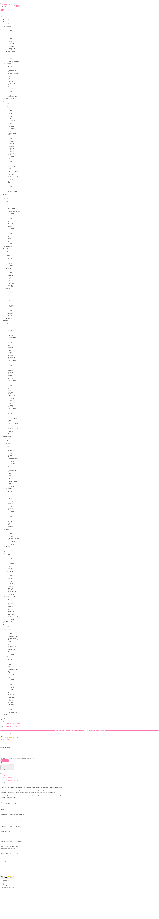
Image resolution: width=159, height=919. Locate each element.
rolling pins (10, 508)
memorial (10, 375)
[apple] (4, 883)
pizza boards (11, 498)
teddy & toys (11, 697)
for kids (10, 38)
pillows (9, 483)
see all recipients (12, 49)
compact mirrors (12, 638)
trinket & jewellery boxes (14, 640)
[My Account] (1, 8)
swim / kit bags (11, 691)
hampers (10, 80)
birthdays (10, 345)
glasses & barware (12, 71)
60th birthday (11, 153)
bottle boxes (11, 611)
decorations (11, 480)
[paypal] (5, 885)
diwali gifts (10, 390)
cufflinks (10, 663)
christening (10, 352)
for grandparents (12, 45)
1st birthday (11, 141)
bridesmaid (10, 223)
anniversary (10, 349)
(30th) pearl (10, 280)
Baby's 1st (10, 117)
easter (9, 403)
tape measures (11, 541)
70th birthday (11, 154)
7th (9, 300)
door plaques (11, 692)
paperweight (11, 524)
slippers (10, 653)
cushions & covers (12, 481)
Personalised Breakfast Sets (10, 726)
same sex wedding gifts (14, 211)
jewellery (10, 641)
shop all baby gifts (12, 712)
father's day (11, 405)
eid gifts (10, 402)
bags (9, 651)
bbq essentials (11, 543)
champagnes (11, 583)
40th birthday (11, 150)
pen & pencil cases (12, 521)
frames (9, 76)
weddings (10, 347)
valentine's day (11, 395)
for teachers (11, 46)
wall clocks (10, 696)
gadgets (10, 677)
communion (11, 374)
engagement (11, 350)
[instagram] (4, 871)
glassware (10, 603)
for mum (10, 123)
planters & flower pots (13, 538)
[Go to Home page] (6, 4)
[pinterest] (4, 873)
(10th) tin (10, 277)
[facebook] (4, 866)
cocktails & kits (11, 605)
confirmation (11, 372)
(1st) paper (10, 275)
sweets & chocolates (13, 171)
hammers (10, 539)
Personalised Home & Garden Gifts (12, 723)
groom (9, 237)
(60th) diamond (11, 285)
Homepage (5, 721)
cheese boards (11, 84)
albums (9, 473)
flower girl (10, 225)
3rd (9, 297)
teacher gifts (11, 406)
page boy (10, 241)
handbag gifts (11, 649)
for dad (10, 125)
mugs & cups (11, 450)
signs (9, 478)
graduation (10, 389)
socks (9, 643)
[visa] (4, 882)
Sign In (2, 10)
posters (10, 475)
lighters (10, 672)
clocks (9, 485)
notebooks (10, 526)
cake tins (10, 506)
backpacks (10, 702)
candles (10, 455)
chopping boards (12, 496)
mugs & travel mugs (13, 73)
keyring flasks (11, 609)
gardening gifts (12, 536)
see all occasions (12, 337)
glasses (10, 452)
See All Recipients (9, 98)
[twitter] (4, 868)
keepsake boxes (12, 648)
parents (10, 226)
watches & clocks (12, 646)
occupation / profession (13, 61)
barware (10, 618)
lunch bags (10, 689)
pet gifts (10, 58)
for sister (10, 131)
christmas (10, 393)
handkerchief (11, 676)
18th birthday (11, 145)
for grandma (11, 128)
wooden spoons (12, 509)
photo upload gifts (12, 70)
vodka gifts (11, 586)
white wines (11, 589)
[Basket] (1, 14)
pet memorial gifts (12, 60)
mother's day (11, 398)
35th (9, 303)
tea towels (10, 501)
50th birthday (11, 151)
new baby (10, 354)
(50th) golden (11, 283)
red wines (10, 588)
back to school (11, 378)
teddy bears (11, 95)
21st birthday (11, 146)
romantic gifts (11, 357)
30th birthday (11, 148)
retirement (10, 355)
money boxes (11, 476)
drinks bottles (11, 688)
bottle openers (11, 613)
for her (9, 33)
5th (9, 298)
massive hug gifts (12, 96)
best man (10, 238)
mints (9, 565)
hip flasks (10, 606)
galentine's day (11, 397)
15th (9, 302)
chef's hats (10, 503)
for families (11, 43)
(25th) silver (10, 278)
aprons (9, 86)
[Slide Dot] (0, 773)
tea (9, 566)
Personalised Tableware (9, 724)
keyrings (10, 644)
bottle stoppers (11, 614)
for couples (10, 41)
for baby (10, 36)
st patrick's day (11, 400)
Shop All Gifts (11, 156)
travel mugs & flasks (13, 458)
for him (10, 35)
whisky (9, 585)
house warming (12, 358)
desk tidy (10, 523)
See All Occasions (9, 435)
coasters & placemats (13, 460)
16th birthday (11, 143)
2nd (9, 295)
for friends (10, 121)
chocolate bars (11, 563)
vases (9, 75)
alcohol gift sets (12, 593)
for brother (10, 130)
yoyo (9, 699)
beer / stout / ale (12, 591)
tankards (10, 453)
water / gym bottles (13, 83)
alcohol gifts (11, 81)
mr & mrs (10, 210)
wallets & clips (11, 666)
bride (9, 221)
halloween (10, 392)
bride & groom (11, 208)
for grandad (11, 126)
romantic (10, 313)
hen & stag (10, 370)
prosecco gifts (11, 580)
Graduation (10, 335)
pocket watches (12, 674)
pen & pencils (11, 520)
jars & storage (11, 505)
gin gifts (10, 581)
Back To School (11, 334)
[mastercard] (6, 880)
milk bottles (11, 701)
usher (9, 240)
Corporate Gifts (6, 716)
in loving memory (12, 48)
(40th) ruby (10, 282)
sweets (9, 78)
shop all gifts (11, 461)
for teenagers (11, 40)
